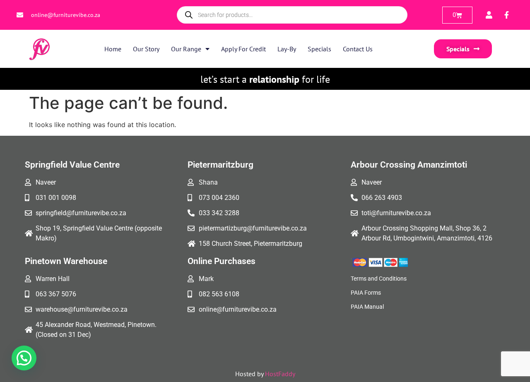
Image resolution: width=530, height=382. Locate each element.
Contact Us (358, 49)
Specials (319, 49)
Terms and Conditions (379, 278)
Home (112, 49)
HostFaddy (280, 374)
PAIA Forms (366, 292)
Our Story (146, 49)
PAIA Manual (367, 306)
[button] (24, 358)
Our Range (186, 49)
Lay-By (286, 49)
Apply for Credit (243, 49)
